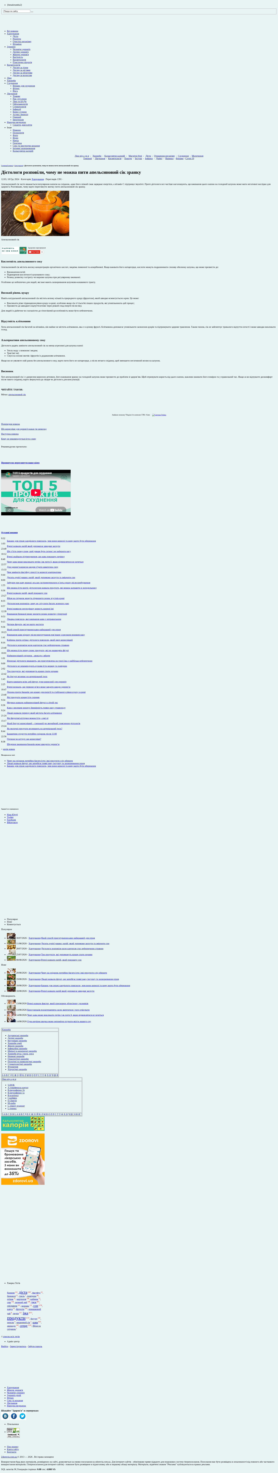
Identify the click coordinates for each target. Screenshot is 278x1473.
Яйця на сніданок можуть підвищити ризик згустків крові (35, 598)
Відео (15, 138)
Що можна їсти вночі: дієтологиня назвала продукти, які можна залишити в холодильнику (52, 588)
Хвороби (11, 80)
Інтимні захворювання (24, 148)
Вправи (179, 158)
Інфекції (17, 109)
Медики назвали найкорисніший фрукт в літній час (32, 702)
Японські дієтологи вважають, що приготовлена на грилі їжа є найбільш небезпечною (49, 661)
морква (25, 1306)
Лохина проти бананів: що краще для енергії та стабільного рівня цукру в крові (46, 692)
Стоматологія (19, 106)
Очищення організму (164, 156)
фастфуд (36, 1292)
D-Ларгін (12, 1100)
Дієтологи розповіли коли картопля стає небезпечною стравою (38, 645)
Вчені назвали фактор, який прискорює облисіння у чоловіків (57, 1003)
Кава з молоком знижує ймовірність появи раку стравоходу (36, 708)
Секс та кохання (15, 1400)
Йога (15, 91)
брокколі (11, 1296)
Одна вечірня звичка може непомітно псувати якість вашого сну (59, 1021)
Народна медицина (16, 122)
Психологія (18, 132)
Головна (4, 166)
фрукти (20, 1309)
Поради (128, 158)
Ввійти (4, 1346)
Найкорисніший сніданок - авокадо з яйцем (28, 655)
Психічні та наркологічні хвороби (24, 1061)
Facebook (11, 820)
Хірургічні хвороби (17, 1069)
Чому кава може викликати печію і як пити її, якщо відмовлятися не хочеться (45, 562)
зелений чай (21, 1302)
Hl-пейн (12, 1103)
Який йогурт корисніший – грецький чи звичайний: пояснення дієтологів (43, 723)
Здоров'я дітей (14, 1395)
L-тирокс (12, 1108)
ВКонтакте (12, 822)
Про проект (12, 1446)
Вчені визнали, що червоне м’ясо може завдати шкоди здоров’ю (38, 687)
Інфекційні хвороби (17, 1048)
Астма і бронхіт (20, 114)
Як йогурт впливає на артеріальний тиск (27, 676)
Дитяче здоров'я (21, 52)
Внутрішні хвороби (17, 1040)
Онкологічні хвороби (18, 1059)
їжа (25, 1313)
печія (16, 1313)
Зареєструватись (18, 1346)
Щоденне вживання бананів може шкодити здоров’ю (33, 744)
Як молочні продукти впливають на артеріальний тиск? (34, 728)
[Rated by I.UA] (13, 1432)
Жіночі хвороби (15, 1046)
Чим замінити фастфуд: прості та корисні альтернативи (34, 572)
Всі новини (12, 31)
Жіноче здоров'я (21, 54)
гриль (22, 1296)
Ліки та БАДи (19, 101)
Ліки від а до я (82, 156)
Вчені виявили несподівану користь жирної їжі (30, 608)
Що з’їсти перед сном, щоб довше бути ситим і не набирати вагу (39, 551)
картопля (21, 1299)
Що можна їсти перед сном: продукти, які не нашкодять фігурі (38, 650)
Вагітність (18, 57)
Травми (16, 96)
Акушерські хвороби (18, 1035)
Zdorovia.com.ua (9, 1457)
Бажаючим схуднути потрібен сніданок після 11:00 (32, 734)
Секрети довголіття (22, 125)
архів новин (9, 749)
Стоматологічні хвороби (20, 1064)
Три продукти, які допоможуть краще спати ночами (32, 671)
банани (11, 1292)
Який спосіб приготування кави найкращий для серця (34, 629)
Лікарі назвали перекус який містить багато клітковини (34, 713)
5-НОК (11, 1085)
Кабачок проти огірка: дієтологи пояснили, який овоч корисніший (40, 640)
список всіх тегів (11, 1336)
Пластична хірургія (22, 62)
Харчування (13, 33)
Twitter (10, 817)
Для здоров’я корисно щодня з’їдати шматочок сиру (32, 567)
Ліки (9, 78)
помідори (31, 1296)
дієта (23, 1292)
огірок (10, 1299)
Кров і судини (20, 112)
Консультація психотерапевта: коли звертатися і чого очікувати (58, 1010)
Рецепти (17, 39)
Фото (15, 135)
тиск (33, 1302)
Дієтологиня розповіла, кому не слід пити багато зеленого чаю (38, 603)
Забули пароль (35, 1346)
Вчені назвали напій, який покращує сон (27, 593)
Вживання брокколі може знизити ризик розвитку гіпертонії (37, 614)
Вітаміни (17, 44)
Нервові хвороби (16, 1056)
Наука (16, 140)
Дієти (15, 36)
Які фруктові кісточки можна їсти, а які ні (27, 718)
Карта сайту (13, 1449)
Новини (17, 130)
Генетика (17, 143)
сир (9, 1302)
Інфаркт (149, 158)
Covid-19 (189, 158)
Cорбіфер (12, 1098)
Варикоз (169, 158)
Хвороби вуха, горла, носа (21, 1053)
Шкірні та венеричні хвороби (22, 1051)
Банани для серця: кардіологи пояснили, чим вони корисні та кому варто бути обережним (51, 541)
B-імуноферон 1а (16, 1093)
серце (24, 1325)
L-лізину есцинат (16, 1106)
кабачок (34, 1299)
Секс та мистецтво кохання (26, 146)
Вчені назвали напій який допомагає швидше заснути (33, 546)
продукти (16, 1318)
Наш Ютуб (12, 814)
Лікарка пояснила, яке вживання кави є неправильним (34, 619)
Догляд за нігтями (21, 70)
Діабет (159, 158)
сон (35, 1305)
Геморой (17, 117)
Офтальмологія (20, 104)
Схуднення (12, 83)
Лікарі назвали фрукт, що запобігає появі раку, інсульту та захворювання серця (46, 763)
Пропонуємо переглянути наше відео (20, 463)
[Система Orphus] (158, 415)
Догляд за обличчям (22, 73)
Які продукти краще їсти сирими (23, 697)
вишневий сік (23, 1322)
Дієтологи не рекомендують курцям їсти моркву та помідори (37, 666)
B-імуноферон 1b (16, 1090)
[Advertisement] (10, 787)
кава (35, 1322)
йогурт (34, 1318)
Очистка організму (22, 41)
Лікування (12, 93)
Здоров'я (11, 46)
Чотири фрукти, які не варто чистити (25, 624)
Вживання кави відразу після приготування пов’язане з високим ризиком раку (46, 635)
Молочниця (197, 156)
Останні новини (9, 532)
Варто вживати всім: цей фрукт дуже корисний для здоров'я (36, 681)
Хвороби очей (15, 1043)
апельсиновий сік (17, 394)
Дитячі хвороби (15, 1038)
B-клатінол (13, 1095)
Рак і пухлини (20, 99)
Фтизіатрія (13, 1067)
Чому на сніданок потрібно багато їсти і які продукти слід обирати (40, 761)
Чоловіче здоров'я (21, 49)
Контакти (11, 1452)
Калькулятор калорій (23, 151)
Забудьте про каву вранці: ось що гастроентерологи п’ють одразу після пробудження (48, 582)
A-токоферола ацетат (18, 1087)
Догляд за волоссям (22, 75)
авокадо (11, 1326)
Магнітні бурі (135, 156)
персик (10, 1322)
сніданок (12, 1305)
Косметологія (19, 60)
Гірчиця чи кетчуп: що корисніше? (24, 739)
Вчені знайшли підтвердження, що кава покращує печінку (36, 556)
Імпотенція (18, 119)
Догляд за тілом (20, 67)
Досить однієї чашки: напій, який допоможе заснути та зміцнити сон (41, 577)
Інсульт (138, 158)
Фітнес (16, 88)
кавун (10, 1309)
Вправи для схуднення (24, 86)
